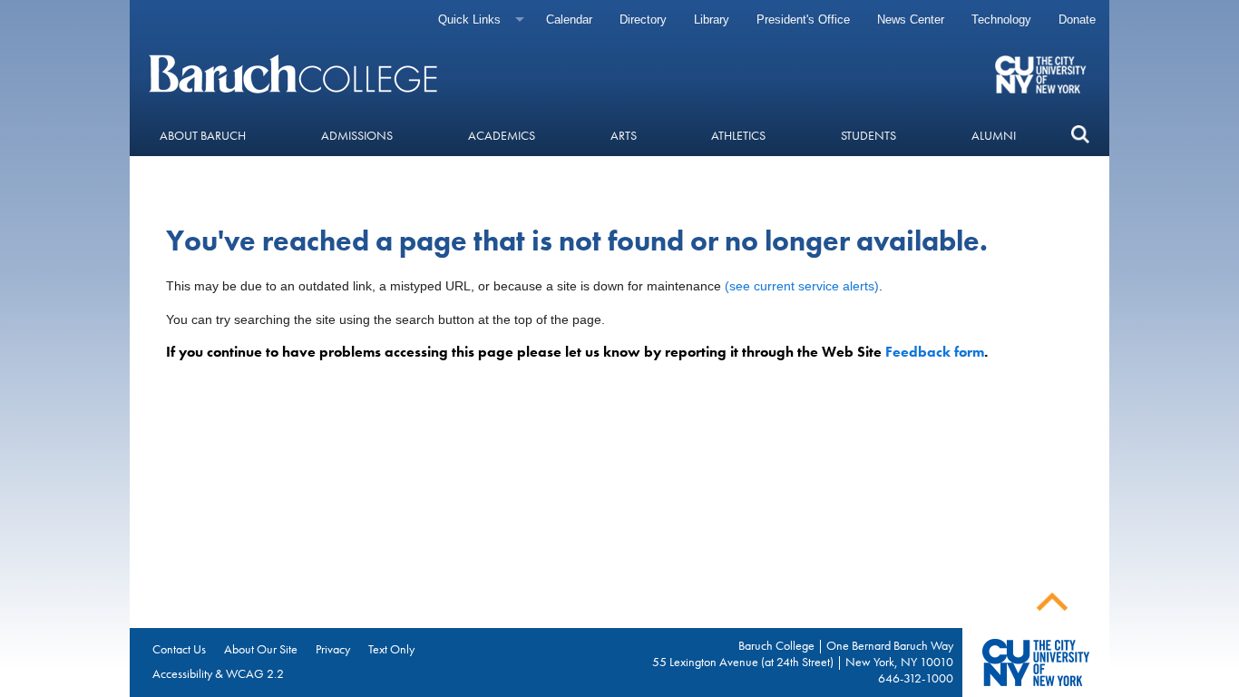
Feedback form (934, 351)
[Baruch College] (296, 73)
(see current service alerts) (802, 286)
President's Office (803, 19)
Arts (623, 135)
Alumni (993, 135)
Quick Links (469, 19)
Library (711, 19)
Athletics (738, 135)
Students (868, 135)
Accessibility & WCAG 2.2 (218, 673)
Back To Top (1052, 602)
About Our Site (261, 649)
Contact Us (179, 649)
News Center (910, 19)
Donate (1077, 19)
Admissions (357, 135)
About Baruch (203, 135)
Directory (643, 19)
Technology (1001, 19)
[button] (1079, 134)
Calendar (569, 19)
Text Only (391, 649)
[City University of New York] (1042, 73)
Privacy (333, 649)
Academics (501, 135)
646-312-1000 (915, 678)
